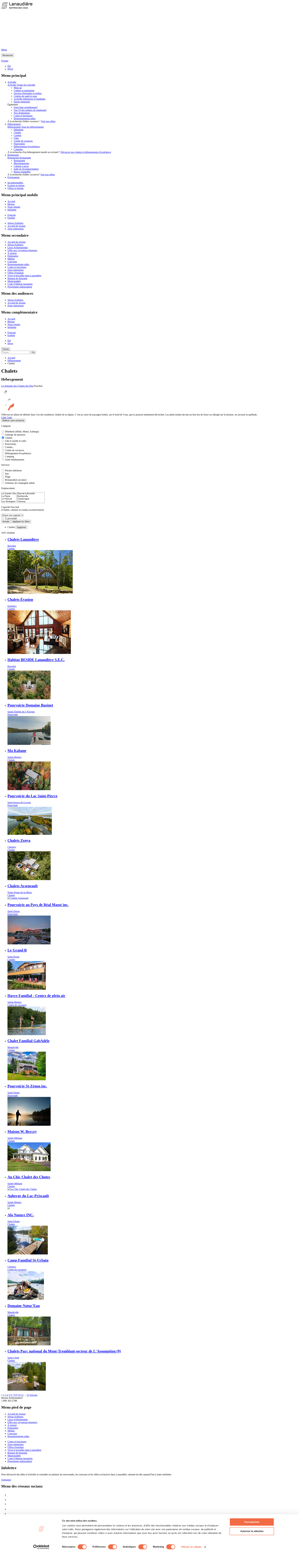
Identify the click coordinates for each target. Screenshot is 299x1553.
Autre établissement (14, 459)
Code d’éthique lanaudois (20, 284)
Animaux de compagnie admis (20, 483)
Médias (11, 258)
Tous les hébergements (32, 127)
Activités (11, 82)
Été (9, 66)
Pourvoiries (10, 444)
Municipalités (14, 281)
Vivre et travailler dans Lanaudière (24, 275)
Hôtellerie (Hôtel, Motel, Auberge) (22, 431)
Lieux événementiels (17, 247)
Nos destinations (22, 113)
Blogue (11, 204)
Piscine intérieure (13, 470)
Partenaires (12, 256)
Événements (13, 177)
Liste (3, 417)
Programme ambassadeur (19, 286)
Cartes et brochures (23, 115)
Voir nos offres (48, 121)
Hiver (10, 69)
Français (11, 215)
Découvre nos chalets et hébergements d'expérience (86, 152)
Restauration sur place (16, 479)
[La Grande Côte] (8, 493)
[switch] (112, 1546)
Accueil (11, 201)
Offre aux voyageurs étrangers (22, 250)
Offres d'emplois (15, 272)
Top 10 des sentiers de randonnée (30, 110)
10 (19, 1395)
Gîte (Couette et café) (15, 441)
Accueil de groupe (16, 226)
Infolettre (11, 209)
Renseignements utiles (25, 118)
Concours (12, 261)
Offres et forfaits (15, 188)
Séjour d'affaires (15, 223)
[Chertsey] (31, 501)
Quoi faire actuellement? (26, 107)
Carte (9, 417)
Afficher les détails (191, 1547)
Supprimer (21, 527)
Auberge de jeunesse (15, 434)
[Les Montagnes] (8, 501)
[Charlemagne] (31, 499)
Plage (7, 476)
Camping (9, 456)
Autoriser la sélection (251, 1531)
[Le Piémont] (8, 499)
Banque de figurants (17, 278)
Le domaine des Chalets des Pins (17, 386)
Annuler (5, 521)
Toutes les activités (26, 85)
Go (33, 352)
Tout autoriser (251, 1522)
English (11, 218)
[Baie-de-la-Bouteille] (31, 493)
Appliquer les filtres (21, 521)
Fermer (5, 349)
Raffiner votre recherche (13, 420)
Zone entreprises (15, 228)
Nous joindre (13, 207)
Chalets (8, 437)
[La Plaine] (8, 496)
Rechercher (7, 55)
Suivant (33, 1395)
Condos (9, 447)
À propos (12, 253)
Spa (7, 473)
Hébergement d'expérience (18, 453)
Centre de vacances (14, 450)
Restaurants (13, 155)
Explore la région (15, 185)
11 (22, 1395)
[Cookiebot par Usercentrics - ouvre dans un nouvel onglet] (41, 1547)
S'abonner (6, 1479)
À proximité (11, 518)
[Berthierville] (31, 496)
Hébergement (14, 124)
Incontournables (15, 182)
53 (28, 1395)
